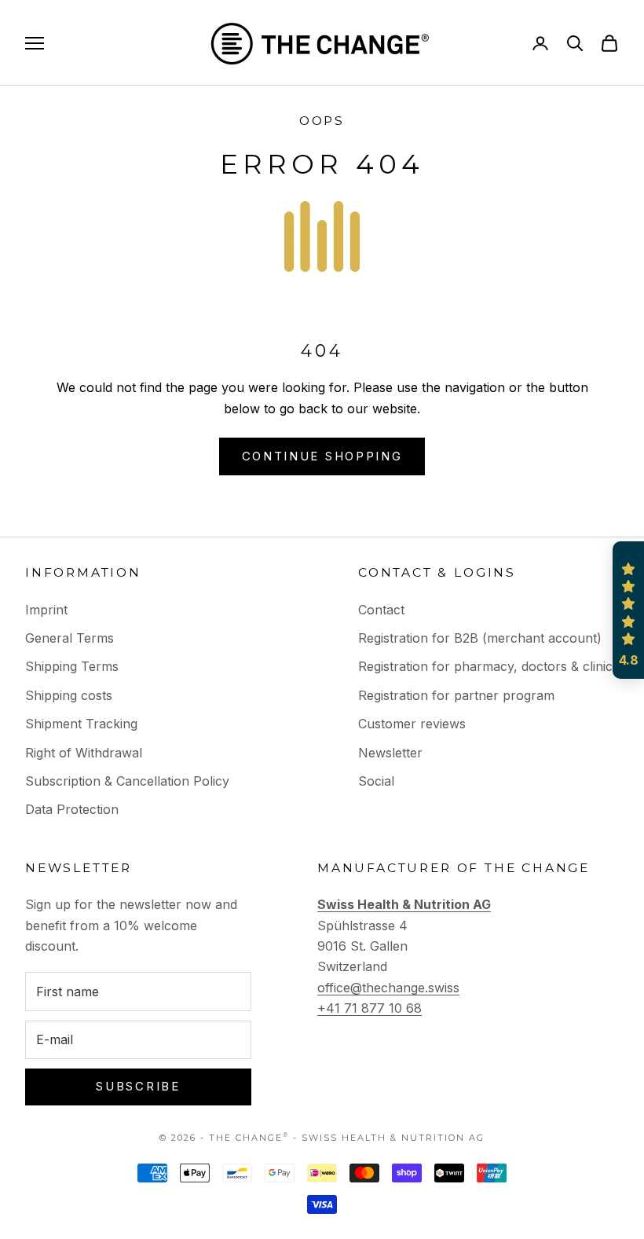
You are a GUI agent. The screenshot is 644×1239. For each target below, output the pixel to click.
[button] (628, 610)
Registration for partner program (456, 695)
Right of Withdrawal (83, 753)
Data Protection (72, 809)
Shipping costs (68, 695)
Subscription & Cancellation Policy (127, 781)
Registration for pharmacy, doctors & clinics (488, 666)
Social (376, 781)
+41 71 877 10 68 (369, 1008)
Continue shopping (322, 456)
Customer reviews (412, 723)
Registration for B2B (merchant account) (480, 638)
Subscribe (138, 1086)
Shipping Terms (72, 666)
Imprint (46, 610)
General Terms (69, 638)
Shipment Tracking (81, 723)
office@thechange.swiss (388, 987)
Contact (381, 610)
